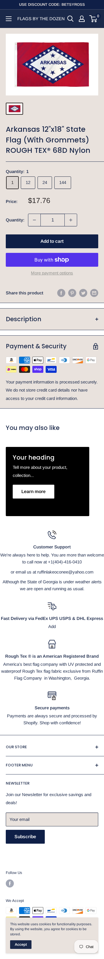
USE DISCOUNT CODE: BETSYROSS (52, 4)
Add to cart (52, 241)
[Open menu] (9, 18)
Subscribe (25, 836)
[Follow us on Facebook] (10, 883)
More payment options (52, 272)
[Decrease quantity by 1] (34, 220)
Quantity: (15, 219)
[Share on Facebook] (61, 293)
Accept (21, 944)
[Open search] (70, 19)
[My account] (82, 19)
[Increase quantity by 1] (71, 220)
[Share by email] (94, 293)
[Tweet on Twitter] (83, 293)
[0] (93, 18)
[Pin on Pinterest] (72, 293)
